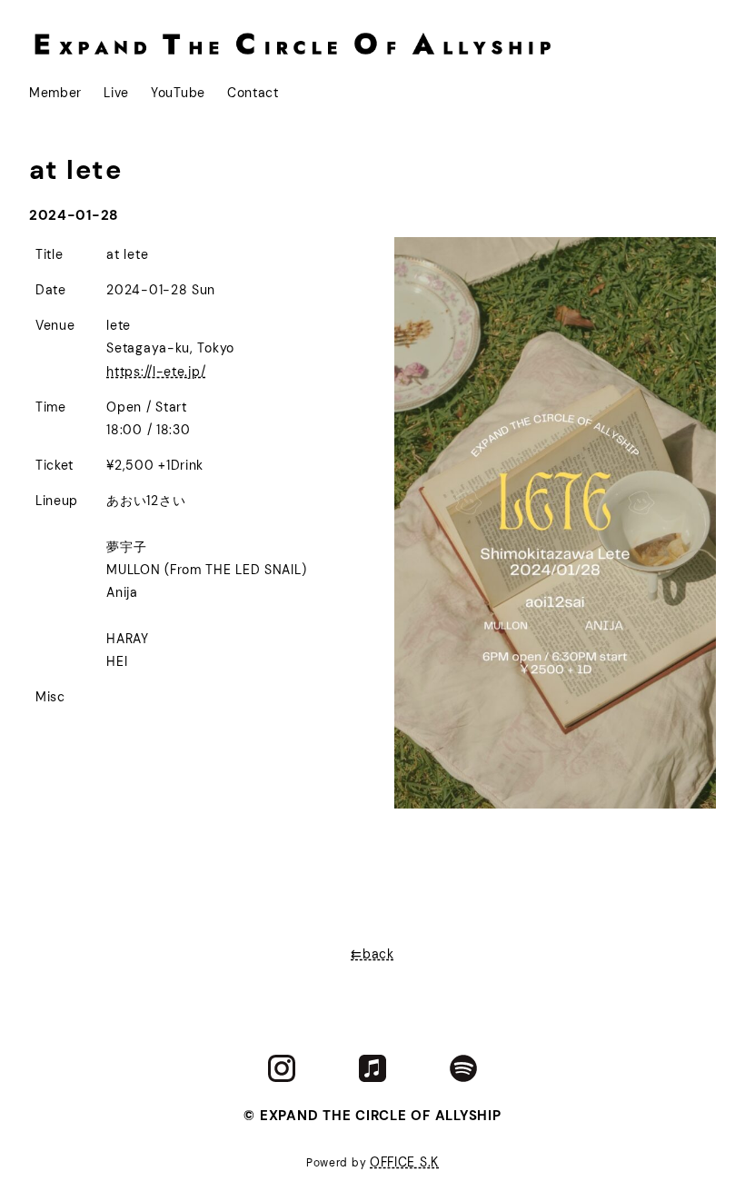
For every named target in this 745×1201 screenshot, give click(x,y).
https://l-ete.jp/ (155, 371)
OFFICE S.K (404, 1162)
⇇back (372, 954)
